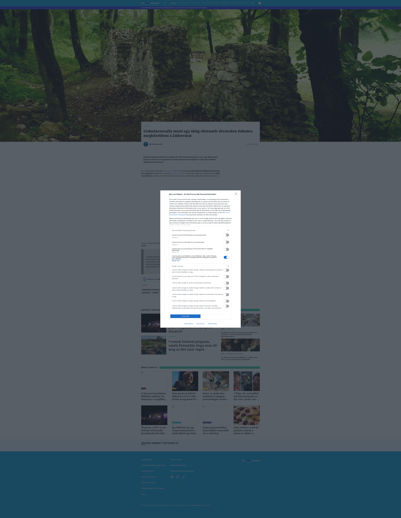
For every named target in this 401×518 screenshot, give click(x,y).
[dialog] (200, 259)
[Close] (237, 194)
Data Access (200, 323)
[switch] (226, 235)
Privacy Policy (212, 323)
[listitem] (200, 230)
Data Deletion (188, 323)
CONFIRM (185, 316)
